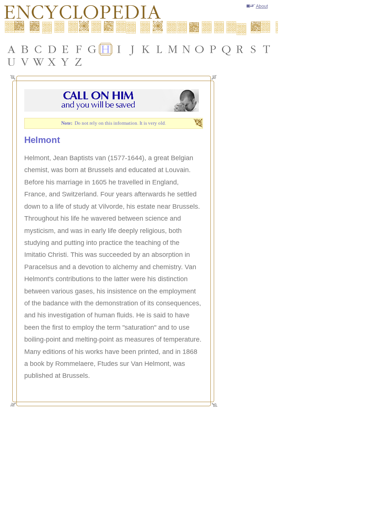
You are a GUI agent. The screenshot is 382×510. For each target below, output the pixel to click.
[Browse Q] (226, 49)
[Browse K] (146, 49)
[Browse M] (172, 49)
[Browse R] (240, 49)
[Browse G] (92, 49)
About (262, 6)
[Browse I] (119, 49)
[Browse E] (65, 49)
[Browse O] (199, 49)
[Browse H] (105, 49)
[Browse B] (25, 49)
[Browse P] (213, 49)
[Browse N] (186, 49)
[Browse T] (266, 49)
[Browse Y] (65, 62)
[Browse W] (38, 62)
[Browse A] (11, 49)
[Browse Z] (78, 62)
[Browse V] (25, 62)
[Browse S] (253, 49)
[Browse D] (52, 49)
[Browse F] (78, 49)
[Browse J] (132, 49)
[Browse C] (38, 49)
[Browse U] (11, 62)
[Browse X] (52, 62)
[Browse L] (159, 49)
